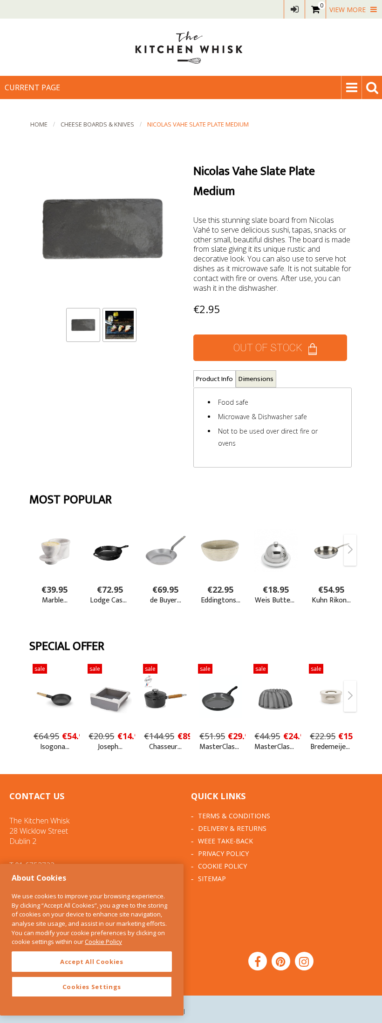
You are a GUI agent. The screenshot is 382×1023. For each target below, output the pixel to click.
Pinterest (281, 961)
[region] (92, 940)
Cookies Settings (92, 987)
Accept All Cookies (91, 961)
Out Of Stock (267, 348)
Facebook (257, 961)
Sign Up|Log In (294, 9)
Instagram (304, 961)
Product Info (214, 379)
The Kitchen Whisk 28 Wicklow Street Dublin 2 (39, 831)
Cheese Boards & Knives (97, 124)
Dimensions (256, 379)
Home (39, 124)
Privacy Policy (223, 853)
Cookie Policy (222, 866)
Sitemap (212, 878)
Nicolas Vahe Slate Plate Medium (198, 124)
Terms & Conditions (234, 815)
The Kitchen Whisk (191, 47)
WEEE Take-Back (225, 840)
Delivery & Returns (232, 828)
